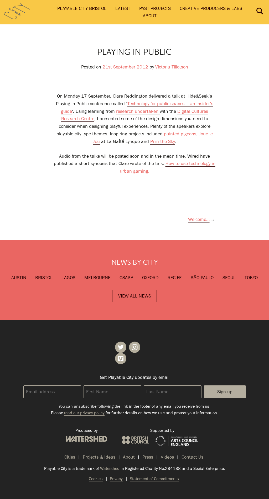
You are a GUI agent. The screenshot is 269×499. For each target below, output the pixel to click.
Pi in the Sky (162, 141)
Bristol (44, 277)
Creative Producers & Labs (211, 8)
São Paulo (202, 277)
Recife (175, 277)
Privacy (116, 478)
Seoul (229, 277)
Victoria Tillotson (171, 67)
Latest (122, 8)
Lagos (68, 277)
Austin (18, 277)
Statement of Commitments (154, 478)
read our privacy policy (84, 412)
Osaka (126, 277)
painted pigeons (180, 134)
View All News (134, 296)
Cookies (96, 478)
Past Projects (155, 8)
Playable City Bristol (81, 8)
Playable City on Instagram (134, 347)
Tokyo (251, 277)
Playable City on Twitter (120, 347)
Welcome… (199, 219)
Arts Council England (176, 441)
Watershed (86, 439)
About (150, 16)
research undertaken (138, 111)
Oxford (150, 277)
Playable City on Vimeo (120, 358)
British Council (135, 440)
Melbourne (97, 277)
